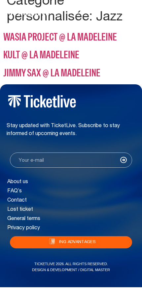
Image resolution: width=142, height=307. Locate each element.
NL (57, 13)
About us (17, 182)
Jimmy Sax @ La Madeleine (51, 72)
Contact (17, 200)
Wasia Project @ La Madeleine (60, 36)
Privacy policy (23, 228)
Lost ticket (20, 209)
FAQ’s (14, 191)
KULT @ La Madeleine (41, 54)
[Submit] (123, 160)
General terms (23, 219)
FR (67, 13)
